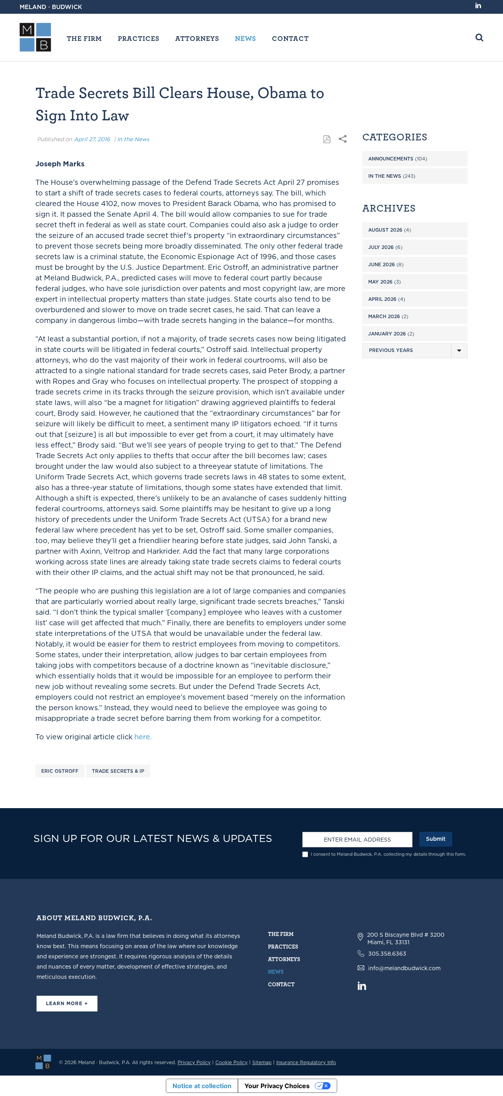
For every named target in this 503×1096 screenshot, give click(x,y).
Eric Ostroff (60, 771)
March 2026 (384, 316)
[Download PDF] (327, 139)
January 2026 (387, 333)
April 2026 (382, 299)
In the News (133, 139)
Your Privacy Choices (277, 1086)
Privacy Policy (194, 1062)
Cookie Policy (231, 1062)
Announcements (390, 158)
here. (143, 737)
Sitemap (262, 1062)
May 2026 (380, 281)
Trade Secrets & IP (118, 771)
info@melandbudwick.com (404, 968)
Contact (290, 38)
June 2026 (381, 264)
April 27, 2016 (92, 139)
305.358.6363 (387, 954)
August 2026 (385, 230)
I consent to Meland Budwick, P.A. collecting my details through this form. (388, 854)
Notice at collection (202, 1086)
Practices (139, 38)
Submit (436, 839)
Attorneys (197, 38)
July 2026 (381, 247)
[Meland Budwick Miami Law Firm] (43, 1061)
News (245, 38)
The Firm (84, 38)
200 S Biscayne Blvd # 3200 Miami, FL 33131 (405, 939)
